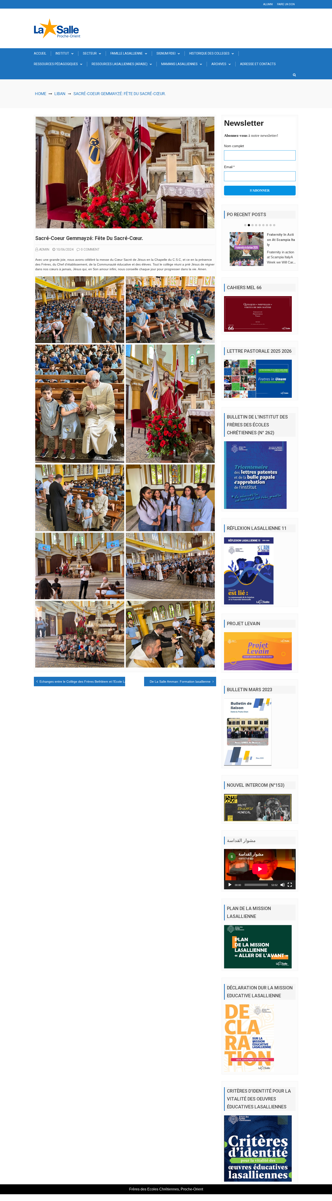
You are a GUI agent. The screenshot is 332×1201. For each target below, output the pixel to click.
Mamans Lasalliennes (179, 64)
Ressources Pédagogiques (56, 64)
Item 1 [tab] (245, 225)
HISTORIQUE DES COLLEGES (209, 53)
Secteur (90, 53)
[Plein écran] (290, 891)
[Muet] (282, 891)
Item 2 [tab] (249, 225)
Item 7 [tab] (267, 225)
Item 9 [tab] (274, 225)
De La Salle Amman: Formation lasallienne (180, 681)
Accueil (40, 53)
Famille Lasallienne (126, 53)
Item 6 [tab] (263, 225)
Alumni (268, 4)
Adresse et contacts (258, 64)
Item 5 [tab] (260, 225)
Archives (218, 64)
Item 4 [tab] (256, 225)
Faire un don (286, 4)
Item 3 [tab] (252, 225)
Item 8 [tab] (270, 225)
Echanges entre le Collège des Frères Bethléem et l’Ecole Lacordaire (89, 681)
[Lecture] (230, 891)
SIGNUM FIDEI (166, 53)
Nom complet (234, 146)
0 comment (90, 249)
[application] (260, 876)
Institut (62, 53)
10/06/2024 (64, 249)
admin (44, 249)
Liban (59, 93)
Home (40, 93)
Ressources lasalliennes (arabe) (119, 64)
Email (229, 167)
